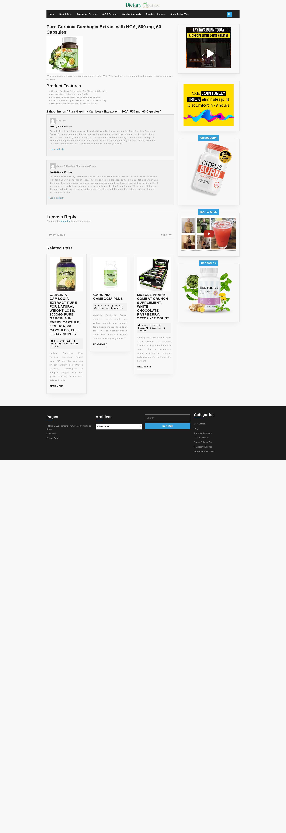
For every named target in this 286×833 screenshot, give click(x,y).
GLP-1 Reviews (109, 14)
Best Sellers (65, 14)
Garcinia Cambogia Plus (108, 296)
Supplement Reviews (87, 14)
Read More (56, 387)
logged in (66, 221)
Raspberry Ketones (155, 14)
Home (51, 14)
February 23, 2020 (63, 341)
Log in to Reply (57, 149)
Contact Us (51, 433)
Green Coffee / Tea (179, 14)
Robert (54, 344)
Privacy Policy (52, 438)
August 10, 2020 (149, 325)
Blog (196, 428)
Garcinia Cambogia (131, 14)
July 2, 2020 (103, 306)
